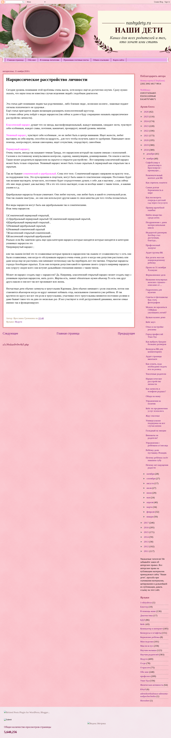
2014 (146, 537)
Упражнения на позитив (153, 402)
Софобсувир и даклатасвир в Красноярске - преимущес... (154, 166)
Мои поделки (146, 641)
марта (150, 507)
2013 (146, 541)
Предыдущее (126, 333)
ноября (150, 158)
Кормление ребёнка (150, 637)
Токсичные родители (156, 374)
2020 (146, 140)
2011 (146, 551)
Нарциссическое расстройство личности (154, 381)
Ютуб (143, 689)
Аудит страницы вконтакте (154, 357)
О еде (143, 663)
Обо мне (32, 59)
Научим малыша (148, 650)
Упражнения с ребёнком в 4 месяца (157, 444)
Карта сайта (118, 59)
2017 (146, 522)
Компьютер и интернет (151, 628)
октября (151, 474)
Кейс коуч (150, 322)
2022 (146, 130)
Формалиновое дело (156, 275)
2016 (146, 527)
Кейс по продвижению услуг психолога (157, 409)
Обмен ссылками (101, 59)
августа (150, 483)
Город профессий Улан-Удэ (154, 335)
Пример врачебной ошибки (155, 209)
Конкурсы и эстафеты (150, 633)
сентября (151, 478)
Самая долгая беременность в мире (154, 190)
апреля (150, 502)
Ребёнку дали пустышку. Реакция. (156, 451)
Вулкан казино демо (155, 317)
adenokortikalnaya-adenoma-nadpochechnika (154, 695)
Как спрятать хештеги (156, 182)
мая (149, 497)
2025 (146, 116)
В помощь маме (148, 611)
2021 (146, 135)
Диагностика (146, 615)
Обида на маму (153, 396)
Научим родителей (149, 654)
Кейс (142, 624)
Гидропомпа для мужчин (154, 291)
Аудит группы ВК (154, 252)
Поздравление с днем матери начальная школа (156, 225)
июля (149, 488)
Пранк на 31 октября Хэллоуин (156, 268)
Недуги (18, 322)
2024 (146, 121)
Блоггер (144, 607)
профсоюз (145, 676)
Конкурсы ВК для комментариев (154, 350)
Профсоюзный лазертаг (153, 246)
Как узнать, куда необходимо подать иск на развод (156, 367)
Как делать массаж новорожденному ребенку (155, 260)
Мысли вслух (146, 646)
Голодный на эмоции (156, 430)
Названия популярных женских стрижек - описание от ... (156, 282)
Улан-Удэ (144, 680)
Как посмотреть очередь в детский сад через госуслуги (157, 200)
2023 (146, 126)
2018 (146, 150)
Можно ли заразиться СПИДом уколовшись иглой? (156, 310)
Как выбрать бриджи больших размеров (156, 343)
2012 (146, 546)
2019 (146, 145)
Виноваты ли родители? (152, 436)
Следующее (10, 333)
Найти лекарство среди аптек (154, 216)
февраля (151, 512)
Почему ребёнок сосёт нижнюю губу (157, 459)
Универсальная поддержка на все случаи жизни (155, 423)
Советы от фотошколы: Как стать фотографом (157, 300)
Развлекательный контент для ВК (154, 176)
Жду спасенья (153, 416)
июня (149, 493)
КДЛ (142, 620)
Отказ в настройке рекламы (155, 328)
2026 (146, 111)
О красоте (145, 667)
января (150, 516)
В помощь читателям (49, 59)
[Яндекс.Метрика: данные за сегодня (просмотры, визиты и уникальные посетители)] (97, 723)
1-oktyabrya (146, 602)
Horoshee (144, 700)
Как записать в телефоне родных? (156, 390)
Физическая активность (151, 685)
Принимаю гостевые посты (76, 59)
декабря (151, 153)
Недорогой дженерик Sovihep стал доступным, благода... (156, 236)
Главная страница (15, 59)
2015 (146, 532)
